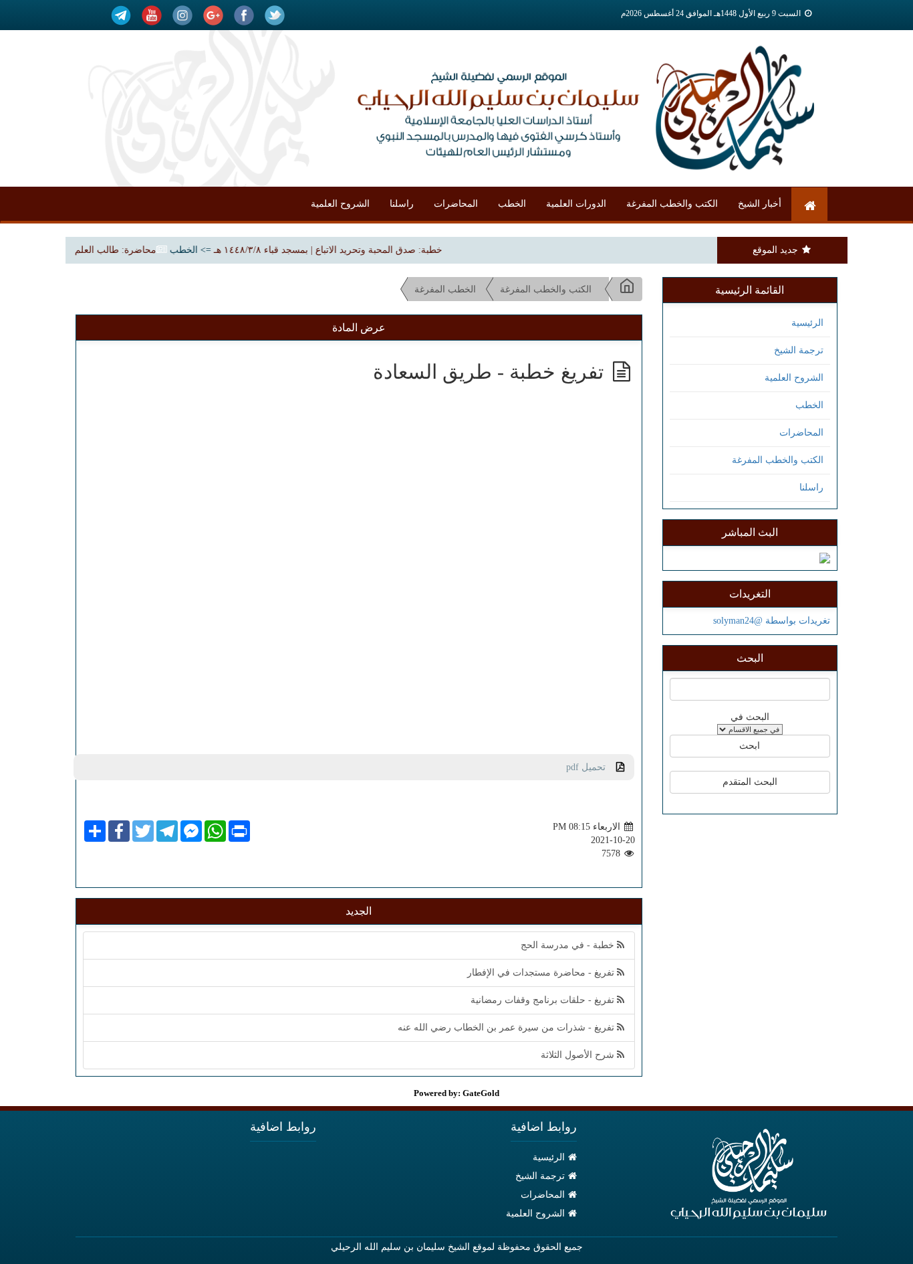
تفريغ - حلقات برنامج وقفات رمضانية (544, 1000)
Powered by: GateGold (456, 1093)
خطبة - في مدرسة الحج (569, 945)
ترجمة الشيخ (798, 350)
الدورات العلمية (576, 204)
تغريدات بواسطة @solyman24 (771, 621)
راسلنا (402, 204)
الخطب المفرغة (445, 289)
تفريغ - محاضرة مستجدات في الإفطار (542, 973)
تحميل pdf (591, 767)
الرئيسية (807, 323)
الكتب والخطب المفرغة (672, 204)
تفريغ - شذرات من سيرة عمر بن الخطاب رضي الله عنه (507, 1027)
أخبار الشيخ (759, 204)
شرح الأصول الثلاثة (579, 1055)
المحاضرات (456, 204)
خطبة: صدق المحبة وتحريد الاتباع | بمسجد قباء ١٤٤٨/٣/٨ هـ (342, 250)
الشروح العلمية (340, 204)
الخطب (512, 204)
